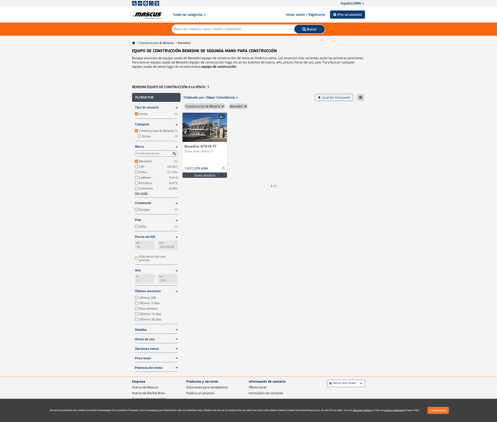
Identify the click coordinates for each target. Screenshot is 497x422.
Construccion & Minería (156, 43)
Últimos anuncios (148, 291)
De (137, 276)
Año (138, 270)
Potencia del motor (149, 367)
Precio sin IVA (145, 236)
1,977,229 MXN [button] (196, 168)
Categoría (142, 124)
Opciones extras (147, 348)
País (138, 220)
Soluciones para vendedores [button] (207, 387)
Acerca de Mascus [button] (145, 387)
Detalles (141, 329)
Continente (143, 203)
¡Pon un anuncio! (349, 14)
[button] (156, 97)
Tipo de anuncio (147, 107)
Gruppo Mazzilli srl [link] (204, 175)
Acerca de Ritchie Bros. (148, 393)
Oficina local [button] (257, 387)
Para (161, 276)
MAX (161, 243)
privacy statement (394, 410)
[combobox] (329, 383)
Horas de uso (145, 339)
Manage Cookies (362, 410)
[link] (204, 127)
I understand (438, 410)
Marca (139, 146)
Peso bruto (143, 358)
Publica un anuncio (200, 393)
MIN (138, 243)
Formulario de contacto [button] (266, 393)
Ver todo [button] (141, 193)
